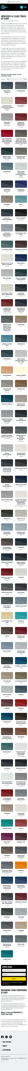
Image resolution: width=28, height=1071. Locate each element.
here (8, 984)
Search (14, 979)
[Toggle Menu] (25, 7)
